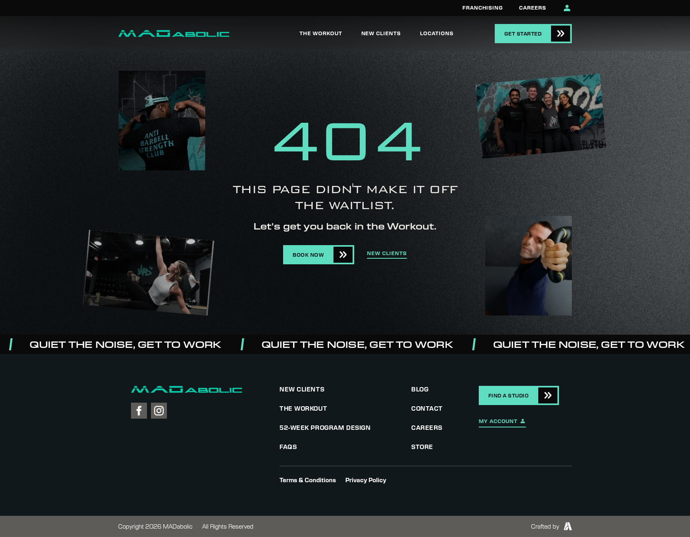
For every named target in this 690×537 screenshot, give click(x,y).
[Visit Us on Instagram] (159, 411)
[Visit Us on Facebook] (139, 411)
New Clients (381, 33)
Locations (437, 33)
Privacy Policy (365, 479)
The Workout (320, 33)
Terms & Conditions (308, 479)
